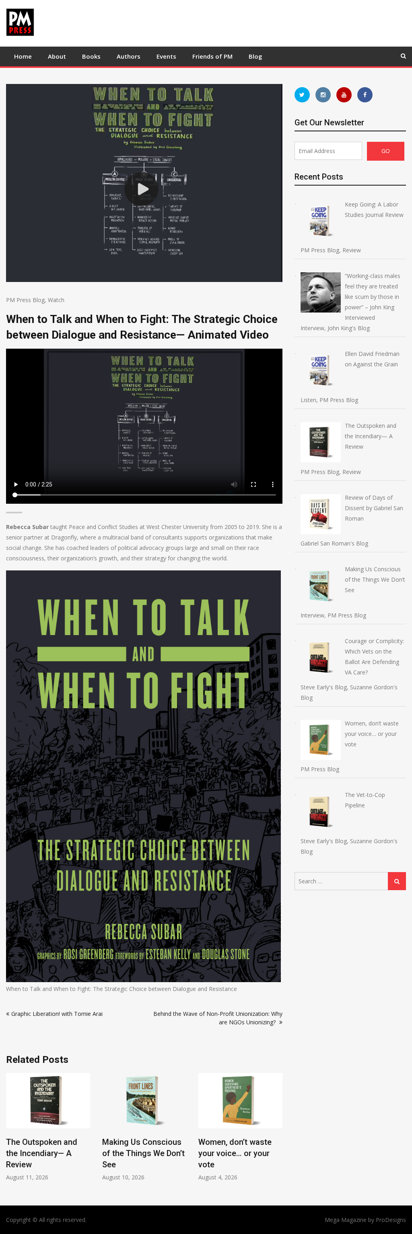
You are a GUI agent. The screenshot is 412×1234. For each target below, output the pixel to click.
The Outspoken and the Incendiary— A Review (41, 1153)
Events (166, 56)
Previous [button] (11, 1131)
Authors (128, 56)
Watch (56, 300)
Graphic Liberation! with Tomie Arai (57, 1013)
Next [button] (277, 1131)
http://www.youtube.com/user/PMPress (344, 94)
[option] (48, 1127)
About (57, 56)
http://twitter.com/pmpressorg (302, 94)
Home (23, 56)
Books (91, 56)
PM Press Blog (25, 300)
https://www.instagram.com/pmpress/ (323, 94)
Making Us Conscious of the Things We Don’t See (143, 1153)
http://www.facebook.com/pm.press (365, 94)
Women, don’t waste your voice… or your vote (235, 1153)
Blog (255, 56)
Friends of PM (212, 56)
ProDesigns (391, 1220)
